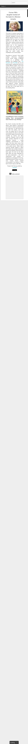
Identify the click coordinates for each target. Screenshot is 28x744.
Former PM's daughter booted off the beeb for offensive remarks (13, 15)
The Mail (15, 62)
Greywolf (15, 167)
